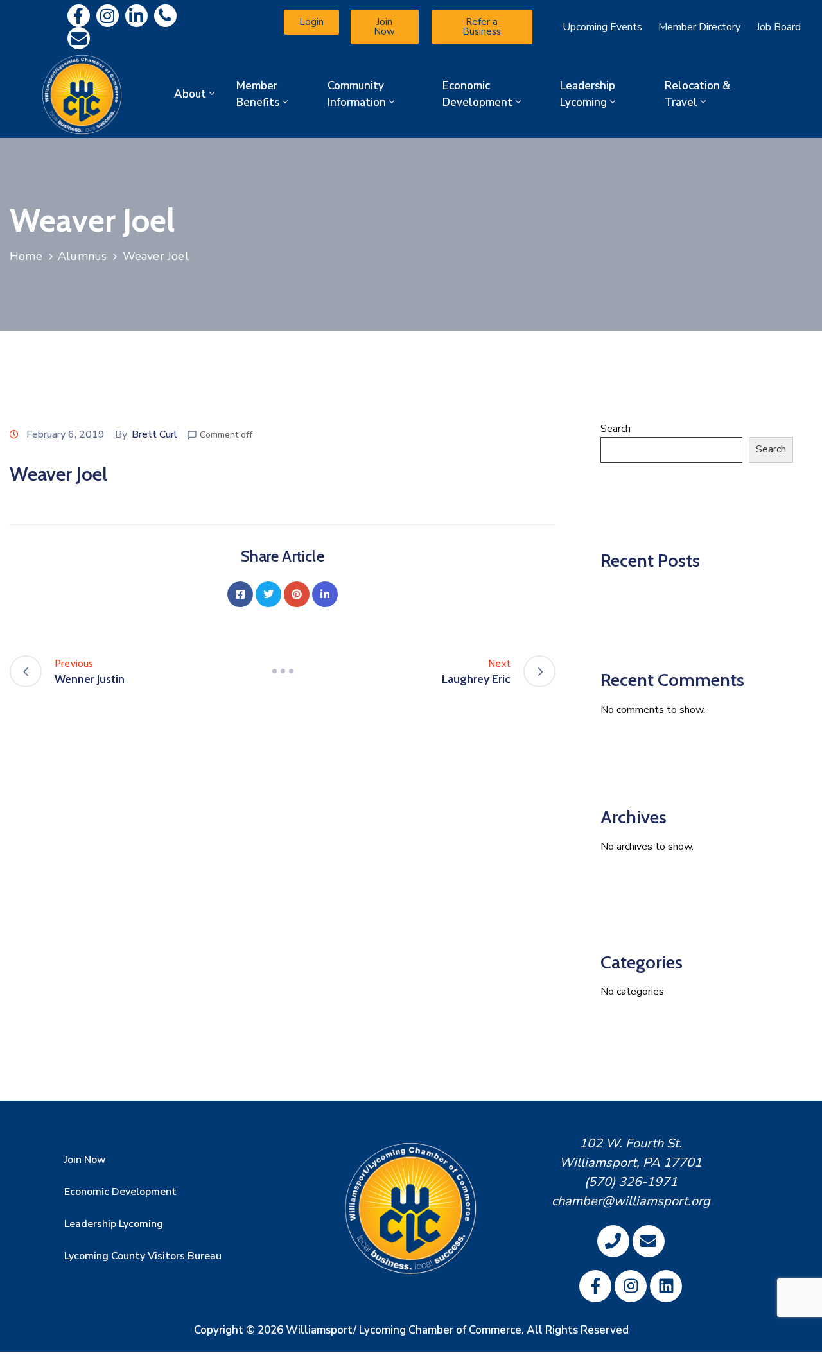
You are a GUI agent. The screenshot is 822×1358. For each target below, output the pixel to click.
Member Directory (699, 27)
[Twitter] (268, 594)
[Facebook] (240, 594)
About (190, 94)
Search (615, 429)
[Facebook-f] (78, 15)
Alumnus (82, 256)
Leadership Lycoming (587, 94)
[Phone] (165, 15)
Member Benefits (257, 94)
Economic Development (477, 94)
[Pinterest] (297, 594)
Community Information (357, 94)
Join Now (85, 1160)
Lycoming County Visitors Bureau (143, 1256)
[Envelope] (78, 38)
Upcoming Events (602, 27)
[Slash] (283, 671)
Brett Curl (154, 434)
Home (26, 256)
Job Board (778, 27)
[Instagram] (107, 15)
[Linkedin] (136, 15)
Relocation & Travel (697, 94)
